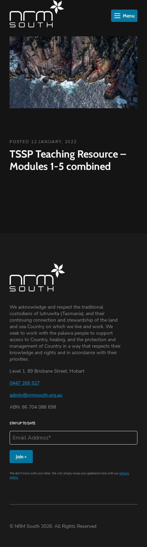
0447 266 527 (25, 383)
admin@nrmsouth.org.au (36, 395)
